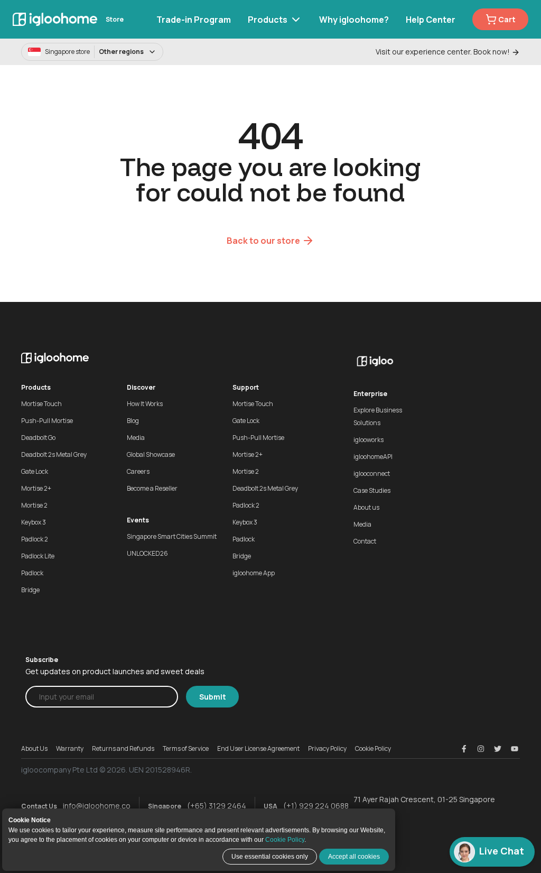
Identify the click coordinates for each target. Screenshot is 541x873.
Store (115, 19)
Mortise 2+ (36, 488)
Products (267, 19)
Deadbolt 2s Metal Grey (54, 454)
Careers (138, 471)
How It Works (145, 403)
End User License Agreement (258, 748)
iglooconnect (371, 473)
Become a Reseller (152, 488)
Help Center (430, 19)
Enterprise (370, 393)
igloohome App (253, 572)
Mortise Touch (41, 403)
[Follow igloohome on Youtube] (514, 748)
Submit (212, 697)
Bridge (30, 589)
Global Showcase (151, 454)
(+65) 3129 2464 (216, 806)
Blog (133, 420)
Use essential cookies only (269, 856)
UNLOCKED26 (147, 553)
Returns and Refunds (123, 748)
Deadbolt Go (38, 437)
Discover (141, 387)
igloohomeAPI (373, 456)
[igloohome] (55, 19)
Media (136, 437)
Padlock (32, 572)
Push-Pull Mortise (47, 420)
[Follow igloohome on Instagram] (480, 748)
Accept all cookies (354, 856)
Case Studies (371, 490)
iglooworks (368, 439)
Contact (364, 541)
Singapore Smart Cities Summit (172, 536)
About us (366, 507)
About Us (34, 748)
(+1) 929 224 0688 (316, 806)
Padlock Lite (37, 556)
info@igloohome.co (96, 806)
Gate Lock (34, 471)
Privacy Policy (327, 748)
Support (245, 387)
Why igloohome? (354, 19)
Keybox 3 (33, 522)
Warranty (69, 748)
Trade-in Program (193, 19)
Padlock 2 (34, 539)
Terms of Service (186, 748)
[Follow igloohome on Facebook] (464, 748)
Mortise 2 (34, 505)
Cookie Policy (284, 839)
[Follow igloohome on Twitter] (497, 748)
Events (138, 520)
